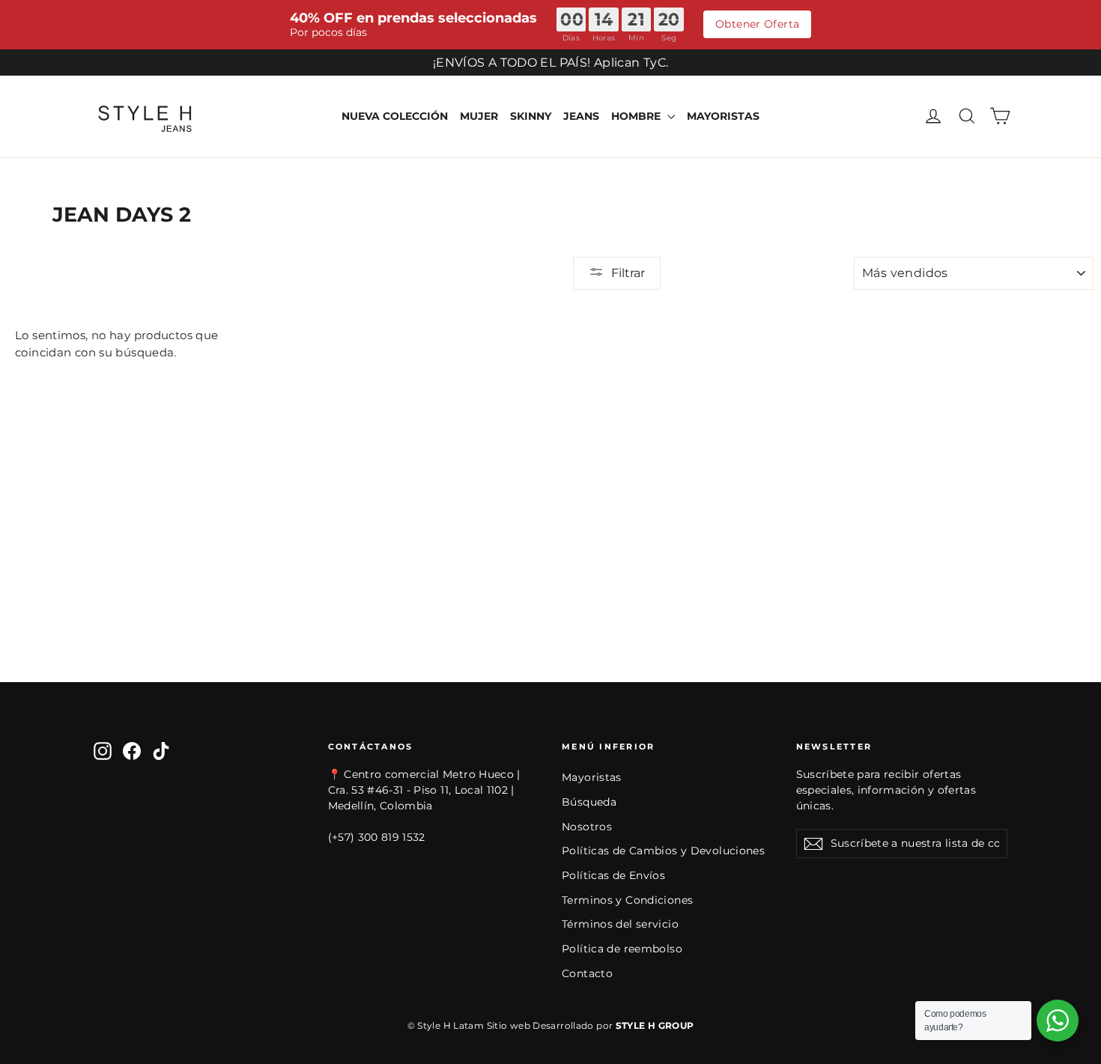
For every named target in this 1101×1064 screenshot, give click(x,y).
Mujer (479, 116)
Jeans (581, 116)
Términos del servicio (620, 924)
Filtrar (628, 273)
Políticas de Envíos (613, 875)
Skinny (530, 116)
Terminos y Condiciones (627, 900)
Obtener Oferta (757, 24)
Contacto (587, 973)
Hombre (637, 116)
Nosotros (587, 826)
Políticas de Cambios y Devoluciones (663, 850)
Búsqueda (589, 802)
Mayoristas (723, 116)
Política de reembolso (622, 948)
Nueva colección (395, 116)
